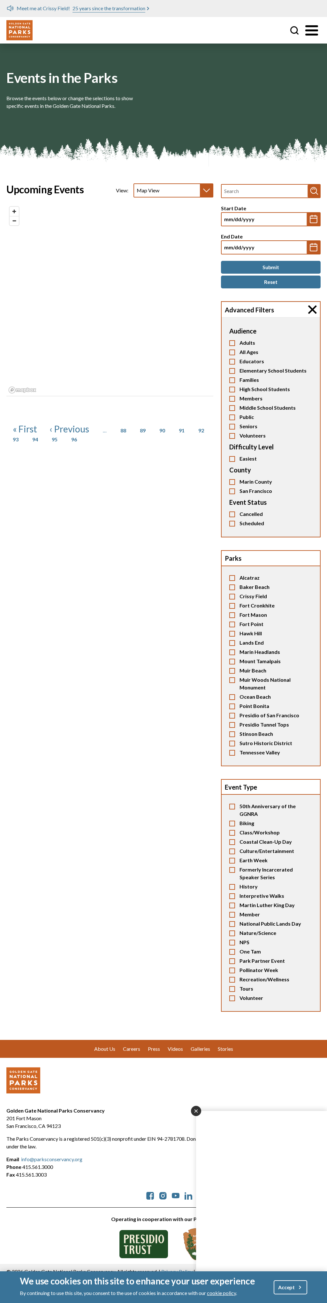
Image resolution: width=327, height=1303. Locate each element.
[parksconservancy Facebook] (150, 1195)
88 (123, 430)
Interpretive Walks (262, 896)
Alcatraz (250, 578)
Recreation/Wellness (264, 979)
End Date (232, 236)
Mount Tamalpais (260, 661)
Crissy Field (253, 596)
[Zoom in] (14, 211)
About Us (104, 1049)
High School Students (265, 389)
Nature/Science (258, 933)
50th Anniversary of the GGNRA (268, 810)
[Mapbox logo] (22, 390)
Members (251, 398)
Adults (247, 343)
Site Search (294, 30)
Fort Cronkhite (257, 605)
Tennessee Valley (260, 752)
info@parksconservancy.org (51, 1159)
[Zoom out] (14, 220)
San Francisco (256, 491)
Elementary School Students (273, 370)
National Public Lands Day (270, 924)
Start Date (233, 208)
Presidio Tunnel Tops (264, 724)
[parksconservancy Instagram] (163, 1195)
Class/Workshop (260, 832)
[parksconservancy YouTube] (175, 1195)
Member (250, 914)
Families (249, 380)
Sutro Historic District (266, 743)
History (249, 886)
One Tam (250, 951)
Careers (131, 1049)
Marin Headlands (260, 652)
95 (54, 439)
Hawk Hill (251, 633)
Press (154, 1049)
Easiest (248, 458)
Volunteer (251, 998)
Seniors (248, 426)
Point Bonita (254, 706)
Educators (252, 361)
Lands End (252, 642)
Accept (286, 1287)
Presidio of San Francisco (269, 715)
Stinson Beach (256, 734)
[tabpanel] (109, 300)
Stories (225, 1049)
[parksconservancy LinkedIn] (188, 1195)
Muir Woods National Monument (265, 683)
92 (201, 430)
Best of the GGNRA (133, 8)
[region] (109, 300)
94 (35, 439)
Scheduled (252, 523)
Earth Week (254, 860)
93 (16, 439)
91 (182, 430)
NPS (244, 942)
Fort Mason (253, 615)
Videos (175, 1049)
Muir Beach (253, 670)
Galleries (200, 1049)
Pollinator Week (259, 970)
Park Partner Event (262, 961)
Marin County (256, 482)
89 (143, 430)
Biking (247, 823)
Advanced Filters (249, 310)
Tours (246, 988)
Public (247, 417)
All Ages (249, 352)
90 (162, 430)
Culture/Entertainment (267, 851)
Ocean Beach (255, 697)
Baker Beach (255, 587)
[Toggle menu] (312, 30)
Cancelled (251, 514)
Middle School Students (268, 408)
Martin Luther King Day (267, 905)
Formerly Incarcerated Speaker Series (266, 873)
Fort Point (251, 624)
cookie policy (221, 1293)
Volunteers (253, 435)
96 (74, 439)
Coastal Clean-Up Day (266, 842)
